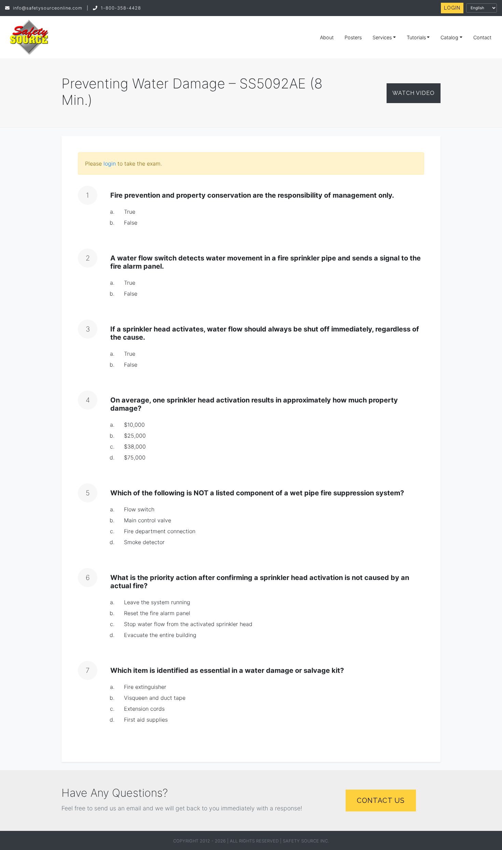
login (109, 163)
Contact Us (381, 800)
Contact (482, 37)
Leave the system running (157, 602)
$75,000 (134, 457)
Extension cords (144, 708)
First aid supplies (146, 719)
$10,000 (134, 424)
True (129, 211)
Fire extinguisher (145, 686)
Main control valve (147, 520)
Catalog (449, 37)
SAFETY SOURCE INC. (306, 841)
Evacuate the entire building (160, 635)
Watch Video (413, 93)
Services (382, 37)
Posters (353, 37)
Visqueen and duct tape (154, 697)
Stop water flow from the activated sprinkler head (188, 624)
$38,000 (135, 446)
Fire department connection (159, 531)
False (130, 222)
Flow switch (139, 509)
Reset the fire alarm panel (157, 613)
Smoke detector (144, 542)
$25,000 (135, 435)
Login (452, 8)
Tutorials (416, 37)
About (327, 37)
